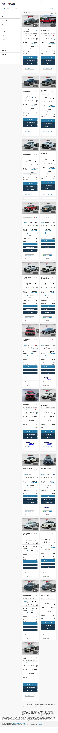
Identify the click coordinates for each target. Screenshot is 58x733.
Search (51, 8)
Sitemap (13, 723)
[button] (37, 21)
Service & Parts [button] (35, 3)
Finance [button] (42, 3)
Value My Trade (30, 63)
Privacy (16, 723)
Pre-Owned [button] (23, 3)
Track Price (31, 46)
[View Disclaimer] (33, 39)
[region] (30, 52)
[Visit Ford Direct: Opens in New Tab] (40, 724)
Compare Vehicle (28, 72)
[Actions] (36, 31)
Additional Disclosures (21, 723)
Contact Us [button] (53, 3)
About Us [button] (47, 3)
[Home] (16, 4)
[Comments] (36, 39)
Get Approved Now (30, 60)
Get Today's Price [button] (30, 57)
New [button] (19, 3)
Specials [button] (29, 3)
